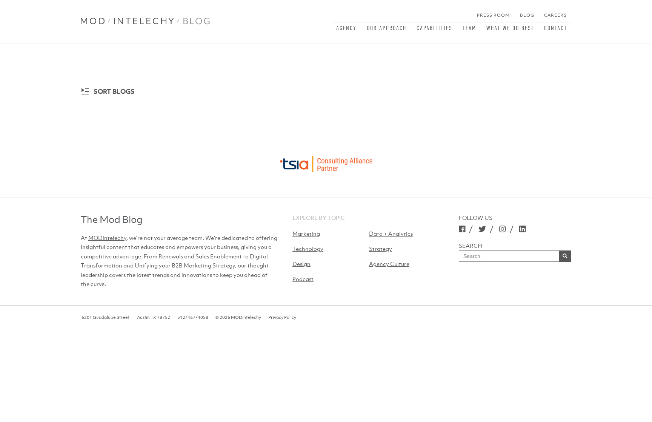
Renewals (170, 256)
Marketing (306, 233)
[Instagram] (502, 229)
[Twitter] (482, 229)
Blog (527, 15)
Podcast (303, 279)
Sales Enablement (218, 256)
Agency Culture (389, 263)
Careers (555, 15)
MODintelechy (107, 237)
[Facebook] (462, 229)
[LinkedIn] (522, 229)
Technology (307, 248)
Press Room (493, 15)
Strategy (380, 248)
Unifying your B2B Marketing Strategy (185, 265)
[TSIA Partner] (325, 162)
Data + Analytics (391, 233)
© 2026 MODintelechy (238, 317)
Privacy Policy (282, 317)
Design (301, 263)
